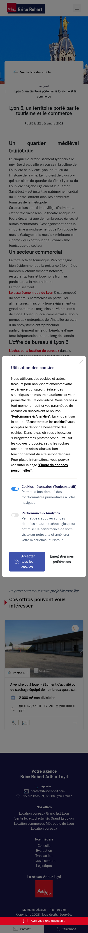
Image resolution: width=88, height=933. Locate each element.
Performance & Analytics (41, 513)
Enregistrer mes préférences (62, 559)
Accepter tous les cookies (28, 561)
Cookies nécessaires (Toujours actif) (49, 486)
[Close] (81, 361)
